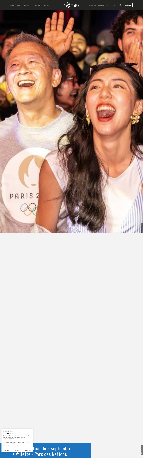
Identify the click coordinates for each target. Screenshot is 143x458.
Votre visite (37, 5)
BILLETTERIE (128, 5)
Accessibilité (101, 5)
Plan (108, 5)
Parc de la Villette (15, 5)
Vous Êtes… (46, 5)
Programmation (27, 5)
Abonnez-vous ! (92, 5)
